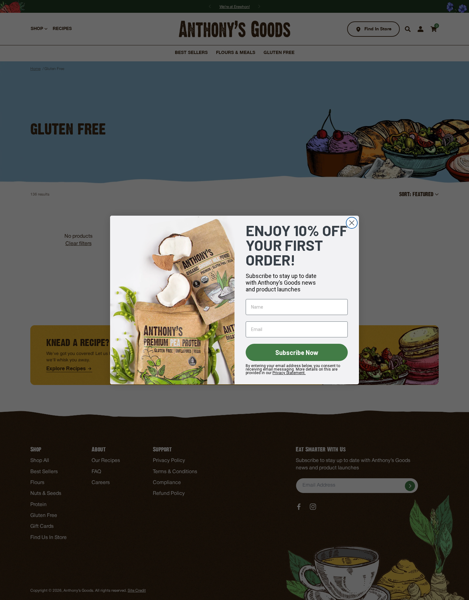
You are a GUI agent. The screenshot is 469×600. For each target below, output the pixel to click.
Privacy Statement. (289, 373)
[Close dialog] (351, 222)
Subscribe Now (296, 352)
